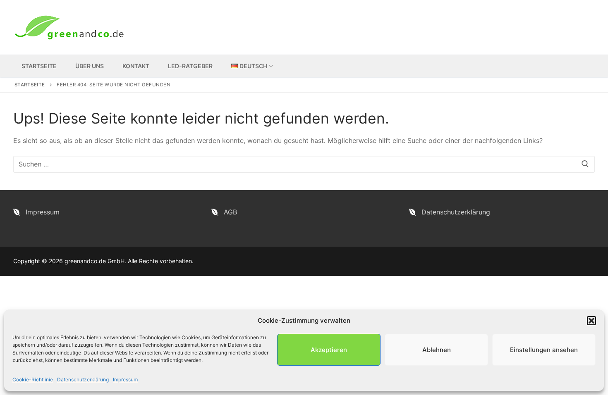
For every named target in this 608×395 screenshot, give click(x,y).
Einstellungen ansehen (544, 350)
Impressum (125, 379)
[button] (591, 320)
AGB (230, 212)
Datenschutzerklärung (83, 379)
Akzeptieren (329, 350)
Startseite (29, 85)
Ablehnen (436, 350)
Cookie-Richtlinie (32, 379)
